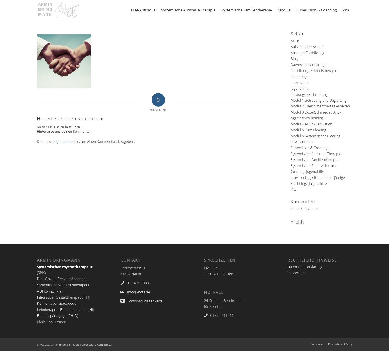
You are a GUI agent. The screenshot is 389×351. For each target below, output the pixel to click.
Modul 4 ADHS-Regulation (311, 124)
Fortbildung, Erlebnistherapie (314, 70)
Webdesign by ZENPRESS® (97, 344)
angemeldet (62, 141)
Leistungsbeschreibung (309, 94)
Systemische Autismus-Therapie (316, 153)
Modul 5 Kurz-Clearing (308, 129)
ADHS (295, 40)
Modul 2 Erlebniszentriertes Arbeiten (320, 106)
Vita (293, 189)
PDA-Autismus (302, 141)
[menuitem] (143, 10)
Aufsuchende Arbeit (307, 46)
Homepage (299, 76)
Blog (294, 58)
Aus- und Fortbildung (307, 52)
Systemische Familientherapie (314, 159)
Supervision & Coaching (309, 147)
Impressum (300, 82)
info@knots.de (138, 292)
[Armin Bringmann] (58, 10)
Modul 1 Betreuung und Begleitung (318, 100)
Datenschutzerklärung (308, 64)
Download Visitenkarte (145, 301)
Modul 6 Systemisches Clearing (315, 136)
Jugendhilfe (300, 88)
